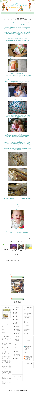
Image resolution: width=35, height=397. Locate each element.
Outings (4, 362)
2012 (15, 319)
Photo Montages (6, 363)
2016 (15, 313)
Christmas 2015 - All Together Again (14, 250)
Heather (5, 19)
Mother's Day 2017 (6, 249)
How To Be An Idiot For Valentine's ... (21, 250)
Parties (7, 362)
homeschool (4, 378)
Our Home (8, 361)
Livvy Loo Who (28, 358)
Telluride (9, 368)
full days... (27, 347)
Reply (31, 261)
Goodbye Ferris (17, 337)
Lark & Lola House (5, 356)
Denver (9, 343)
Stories (29, 19)
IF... (16, 347)
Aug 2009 (17, 330)
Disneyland (4, 344)
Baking (3, 338)
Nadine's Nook (27, 348)
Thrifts (10, 371)
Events (3, 346)
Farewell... (26, 349)
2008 (15, 357)
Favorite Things (20, 19)
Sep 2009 (17, 329)
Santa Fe (9, 366)
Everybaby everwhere (7, 238)
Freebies (9, 350)
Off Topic (4, 361)
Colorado (3, 342)
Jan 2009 (17, 355)
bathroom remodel (5, 376)
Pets (10, 362)
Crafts (10, 342)
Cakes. (3, 331)
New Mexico (9, 360)
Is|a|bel (7, 257)
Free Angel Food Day (28, 357)
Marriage (9, 357)
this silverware (15, 141)
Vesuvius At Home (28, 356)
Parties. (3, 329)
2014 (15, 316)
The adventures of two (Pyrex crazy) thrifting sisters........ (28, 352)
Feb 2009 (17, 354)
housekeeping (4, 379)
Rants (3, 366)
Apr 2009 (17, 351)
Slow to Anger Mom (28, 249)
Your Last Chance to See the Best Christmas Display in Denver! (28, 328)
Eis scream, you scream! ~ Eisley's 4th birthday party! (28, 320)
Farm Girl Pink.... (28, 342)
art (10, 373)
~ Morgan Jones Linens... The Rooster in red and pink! (28, 344)
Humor (9, 353)
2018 (15, 310)
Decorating (4, 343)
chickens (9, 376)
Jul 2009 (17, 332)
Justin (3, 355)
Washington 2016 (5, 373)
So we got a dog (27, 359)
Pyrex (10, 365)
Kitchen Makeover (8, 355)
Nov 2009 (17, 326)
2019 (15, 309)
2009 (15, 323)
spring (5, 382)
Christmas (9, 340)
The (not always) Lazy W (28, 339)
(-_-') (25, 309)
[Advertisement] (20, 367)
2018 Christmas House (28, 330)
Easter (10, 344)
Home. (3, 326)
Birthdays (7, 338)
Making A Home (28, 346)
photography (4, 380)
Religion (6, 366)
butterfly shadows (28, 340)
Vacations (4, 372)
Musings (4, 360)
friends (3, 377)
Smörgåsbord (17, 336)
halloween (9, 377)
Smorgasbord (6, 367)
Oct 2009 (17, 327)
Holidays (25, 19)
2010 (15, 322)
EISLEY (16, 344)
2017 (15, 312)
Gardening (4, 351)
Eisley (30, 238)
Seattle (3, 367)
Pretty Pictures (5, 365)
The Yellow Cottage (5, 371)
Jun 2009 (17, 333)
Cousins (7, 342)
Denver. (3, 332)
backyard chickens (6, 374)
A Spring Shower (27, 322)
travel (3, 383)
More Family (6, 359)
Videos (9, 372)
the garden (9, 382)
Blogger (17, 379)
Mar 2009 (17, 352)
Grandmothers (4, 352)
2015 (15, 315)
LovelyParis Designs (23, 390)
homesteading (8, 378)
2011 (15, 320)
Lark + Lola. (4, 328)
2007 (15, 358)
